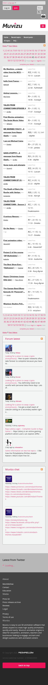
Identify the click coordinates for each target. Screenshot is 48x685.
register (39, 61)
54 (20, 60)
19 (44, 50)
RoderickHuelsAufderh (25, 483)
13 (27, 50)
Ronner (18, 377)
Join (16, 8)
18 (41, 50)
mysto (8, 295)
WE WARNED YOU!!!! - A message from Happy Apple (13, 132)
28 (27, 54)
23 (13, 54)
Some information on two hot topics (20, 450)
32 (39, 54)
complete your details (27, 64)
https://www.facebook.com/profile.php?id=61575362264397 (22, 523)
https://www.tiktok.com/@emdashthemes (23, 491)
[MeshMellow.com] (25, 652)
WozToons (6, 96)
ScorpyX (37, 100)
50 (9, 60)
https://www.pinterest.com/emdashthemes (23, 487)
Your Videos (13, 46)
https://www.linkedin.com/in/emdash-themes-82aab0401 (21, 533)
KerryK (37, 196)
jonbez (37, 147)
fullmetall (6, 84)
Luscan (37, 75)
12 (24, 50)
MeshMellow (8, 584)
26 (22, 54)
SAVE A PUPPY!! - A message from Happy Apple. (12, 156)
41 (22, 57)
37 (10, 57)
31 (36, 54)
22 (10, 54)
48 (41, 57)
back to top (24, 665)
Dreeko (9, 144)
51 (11, 60)
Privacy (6, 614)
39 (16, 57)
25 (19, 54)
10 (19, 50)
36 (8, 57)
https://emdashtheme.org (16, 520)
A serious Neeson (11, 216)
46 (36, 57)
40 (19, 57)
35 (5, 57)
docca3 (5, 76)
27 (24, 54)
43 (27, 57)
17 (39, 50)
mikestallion (19, 447)
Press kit (6, 599)
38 (13, 57)
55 (23, 60)
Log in (7, 8)
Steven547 (6, 244)
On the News (9, 228)
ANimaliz (18, 401)
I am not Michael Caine (13, 141)
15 (33, 50)
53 (17, 60)
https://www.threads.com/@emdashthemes (24, 489)
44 (30, 57)
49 (44, 57)
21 (8, 54)
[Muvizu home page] (12, 25)
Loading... (9, 565)
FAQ (14, 41)
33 (41, 54)
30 (33, 54)
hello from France (11, 81)
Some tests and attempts (14, 165)
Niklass (18, 353)
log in (33, 61)
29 (30, 54)
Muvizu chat (12, 469)
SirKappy (9, 124)
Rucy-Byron (38, 271)
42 (24, 57)
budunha (6, 259)
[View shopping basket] (43, 16)
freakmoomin (33, 211)
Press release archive (12, 602)
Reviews (6, 605)
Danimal (20, 268)
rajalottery (21, 425)
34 (44, 54)
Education (7, 590)
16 (36, 50)
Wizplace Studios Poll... (13, 304)
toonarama (6, 196)
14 (30, 50)
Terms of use (8, 617)
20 (5, 54)
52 (14, 60)
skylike (9, 112)
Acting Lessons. (10, 93)
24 (16, 54)
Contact (6, 587)
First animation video (13, 240)
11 (22, 50)
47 (39, 57)
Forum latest (12, 338)
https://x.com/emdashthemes (17, 494)
